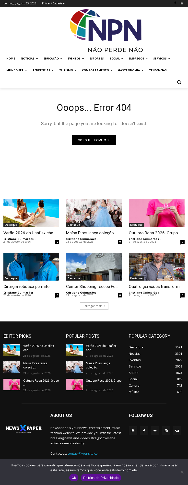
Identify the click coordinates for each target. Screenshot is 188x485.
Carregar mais (92, 306)
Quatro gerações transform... (156, 286)
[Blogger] (133, 430)
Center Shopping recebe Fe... (92, 286)
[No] (181, 472)
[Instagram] (182, 3)
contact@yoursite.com (84, 453)
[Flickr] (155, 430)
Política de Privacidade (101, 478)
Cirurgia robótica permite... (27, 286)
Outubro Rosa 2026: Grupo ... (155, 232)
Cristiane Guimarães (18, 239)
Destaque (11, 224)
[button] (179, 82)
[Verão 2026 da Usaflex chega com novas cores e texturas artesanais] (31, 213)
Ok (74, 478)
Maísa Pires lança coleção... (91, 232)
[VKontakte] (177, 430)
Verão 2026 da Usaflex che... (29, 232)
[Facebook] (175, 3)
